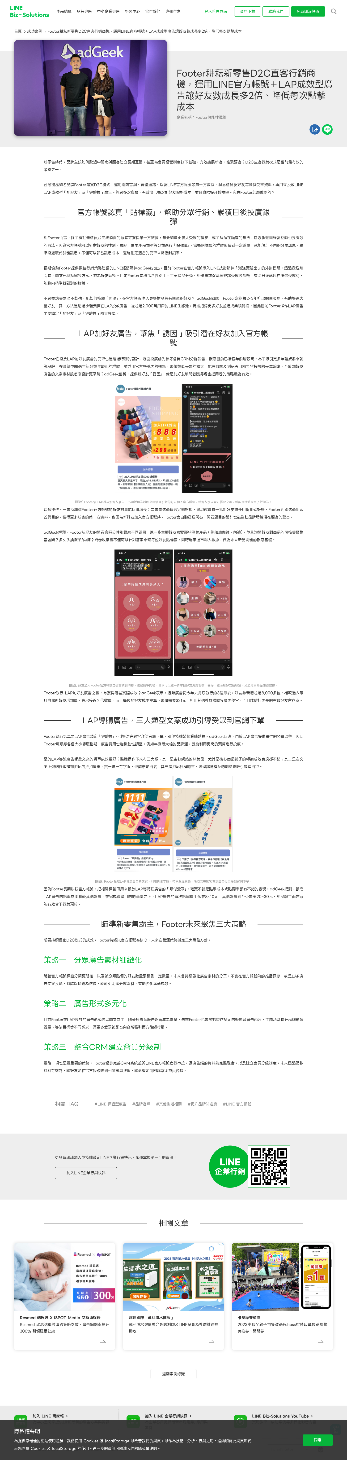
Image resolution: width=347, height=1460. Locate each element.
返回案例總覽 (173, 1374)
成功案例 (34, 31)
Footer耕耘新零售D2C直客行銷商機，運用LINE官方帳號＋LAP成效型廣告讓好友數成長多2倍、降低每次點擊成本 (144, 31)
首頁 (18, 31)
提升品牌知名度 (204, 1104)
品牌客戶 (142, 1104)
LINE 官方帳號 (238, 1104)
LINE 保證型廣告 (112, 1104)
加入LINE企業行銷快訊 (86, 1173)
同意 (318, 1440)
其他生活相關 (170, 1104)
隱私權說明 (147, 1448)
